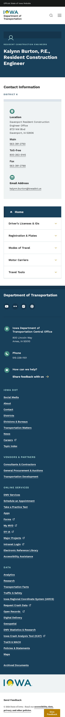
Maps (7, 654)
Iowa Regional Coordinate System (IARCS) (29, 599)
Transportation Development (21, 476)
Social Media (11, 397)
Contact (8, 409)
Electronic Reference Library (21, 550)
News (7, 433)
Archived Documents (16, 665)
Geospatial (10, 623)
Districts (9, 415)
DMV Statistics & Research (20, 629)
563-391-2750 (18, 143)
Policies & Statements (17, 648)
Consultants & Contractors (20, 464)
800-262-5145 (18, 154)
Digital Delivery (13, 617)
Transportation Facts (16, 586)
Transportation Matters (18, 427)
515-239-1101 (20, 357)
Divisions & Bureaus (16, 421)
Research (9, 580)
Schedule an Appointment (19, 500)
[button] (52, 713)
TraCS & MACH (12, 642)
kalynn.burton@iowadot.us (25, 188)
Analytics (9, 574)
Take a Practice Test (16, 507)
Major (12, 538)
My (8, 525)
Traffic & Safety (13, 592)
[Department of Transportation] (11, 12)
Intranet (12, 544)
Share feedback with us (28, 376)
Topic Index (10, 446)
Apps (7, 513)
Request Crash (16, 605)
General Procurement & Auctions (23, 470)
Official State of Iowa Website (17, 3)
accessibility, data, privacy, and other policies (28, 708)
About (7, 403)
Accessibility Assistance (18, 556)
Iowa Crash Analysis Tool (23, 636)
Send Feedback (13, 700)
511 (7, 531)
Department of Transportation (13, 17)
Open (12, 611)
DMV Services (12, 494)
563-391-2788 (18, 165)
